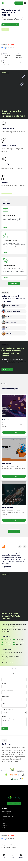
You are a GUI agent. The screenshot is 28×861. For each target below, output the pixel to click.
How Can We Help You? (7, 709)
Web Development (6, 811)
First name (4, 677)
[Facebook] (21, 855)
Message (3, 716)
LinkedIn (4, 857)
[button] (25, 3)
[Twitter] (12, 855)
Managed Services (6, 814)
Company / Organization (7, 690)
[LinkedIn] (4, 855)
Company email (5, 696)
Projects (4, 825)
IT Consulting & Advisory (8, 816)
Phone (3, 703)
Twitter (12, 857)
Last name (3, 683)
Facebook (21, 857)
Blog (3, 823)
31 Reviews (11, 47)
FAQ (3, 827)
